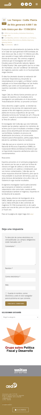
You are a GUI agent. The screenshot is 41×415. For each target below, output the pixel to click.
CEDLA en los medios (11, 33)
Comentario (10, 246)
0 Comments (8, 45)
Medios (4, 40)
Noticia (10, 42)
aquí (31, 214)
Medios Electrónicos (14, 40)
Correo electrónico (12, 276)
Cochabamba (8, 38)
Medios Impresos (28, 40)
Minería (4, 42)
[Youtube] (30, 4)
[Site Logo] (7, 4)
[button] (36, 4)
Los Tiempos (32, 38)
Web (7, 285)
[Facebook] (22, 4)
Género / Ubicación (20, 38)
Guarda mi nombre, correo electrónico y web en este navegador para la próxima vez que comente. (18, 295)
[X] (26, 4)
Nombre (9, 268)
